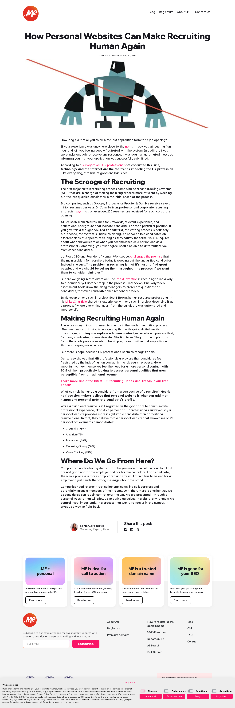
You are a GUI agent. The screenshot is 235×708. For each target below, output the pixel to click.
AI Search (153, 645)
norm (128, 146)
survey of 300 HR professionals (104, 165)
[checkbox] (143, 691)
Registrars (166, 12)
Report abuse (155, 639)
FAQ (190, 635)
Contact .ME (203, 12)
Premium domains (118, 635)
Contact (192, 641)
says (78, 211)
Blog (152, 12)
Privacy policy (128, 682)
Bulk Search (154, 652)
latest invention (126, 279)
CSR (189, 628)
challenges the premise (146, 256)
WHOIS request (157, 632)
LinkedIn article (76, 301)
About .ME (184, 12)
